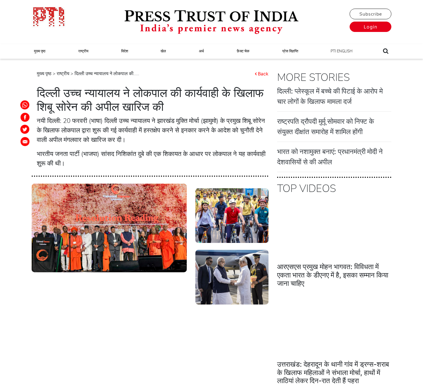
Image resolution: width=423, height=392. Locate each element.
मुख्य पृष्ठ (39, 51)
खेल (163, 51)
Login (370, 27)
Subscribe (370, 14)
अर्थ (201, 51)
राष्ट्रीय (83, 51)
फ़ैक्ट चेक (243, 51)
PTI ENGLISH (341, 51)
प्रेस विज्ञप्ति (290, 51)
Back (263, 74)
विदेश (124, 51)
